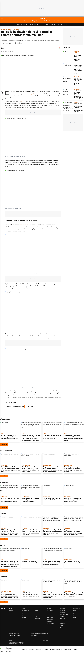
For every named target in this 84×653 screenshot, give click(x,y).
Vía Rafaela (50, 619)
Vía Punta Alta (25, 617)
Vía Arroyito (25, 612)
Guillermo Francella (12, 29)
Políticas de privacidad (14, 635)
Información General (65, 620)
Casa (32, 406)
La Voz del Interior (67, 649)
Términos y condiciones (14, 633)
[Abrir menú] (12, 19)
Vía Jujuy (37, 610)
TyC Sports (59, 649)
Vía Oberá (49, 615)
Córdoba (24, 24)
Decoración (8, 406)
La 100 (41, 649)
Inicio (18, 24)
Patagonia (57, 24)
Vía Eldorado (50, 612)
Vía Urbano (75, 610)
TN (27, 649)
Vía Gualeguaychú (51, 625)
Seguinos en (55, 47)
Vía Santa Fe (50, 617)
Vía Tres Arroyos (26, 615)
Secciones (64, 24)
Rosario (30, 24)
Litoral (46, 24)
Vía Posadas (50, 610)
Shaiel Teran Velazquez (10, 48)
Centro (36, 24)
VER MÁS (3, 444)
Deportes (62, 623)
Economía (62, 618)
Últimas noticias (64, 614)
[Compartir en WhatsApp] (2, 96)
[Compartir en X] (2, 99)
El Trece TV (31, 649)
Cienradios (52, 649)
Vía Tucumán (37, 612)
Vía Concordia (50, 623)
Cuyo (51, 24)
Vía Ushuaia (62, 610)
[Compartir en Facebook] (2, 92)
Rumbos (75, 617)
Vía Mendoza (37, 618)
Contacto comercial (14, 637)
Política (62, 616)
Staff (10, 640)
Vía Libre (75, 615)
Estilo (3, 29)
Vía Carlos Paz (25, 610)
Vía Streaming (76, 612)
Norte (41, 24)
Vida (61, 627)
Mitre (37, 649)
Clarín (23, 649)
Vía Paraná (49, 621)
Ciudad (46, 649)
